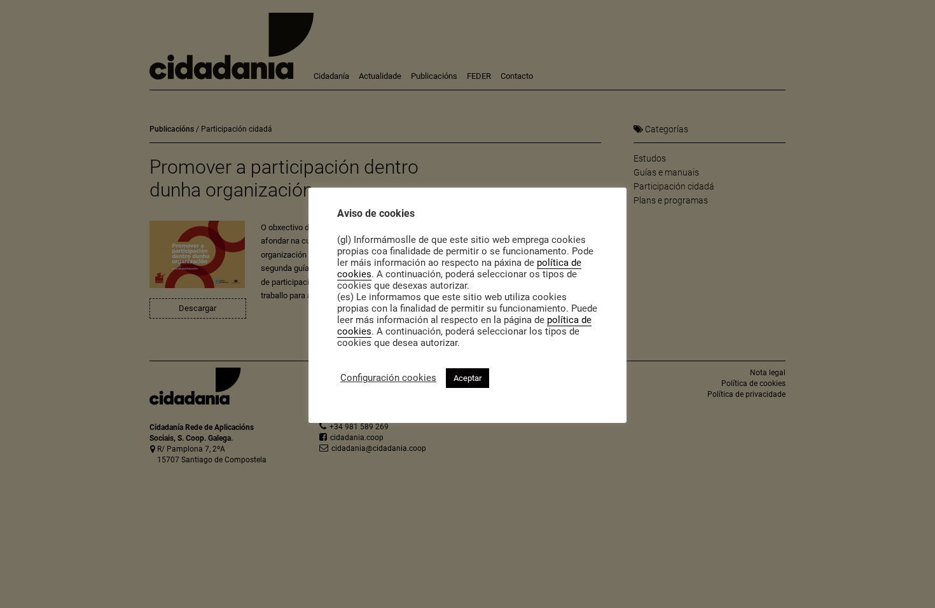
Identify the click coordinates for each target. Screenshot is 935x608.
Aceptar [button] (467, 378)
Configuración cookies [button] (388, 377)
